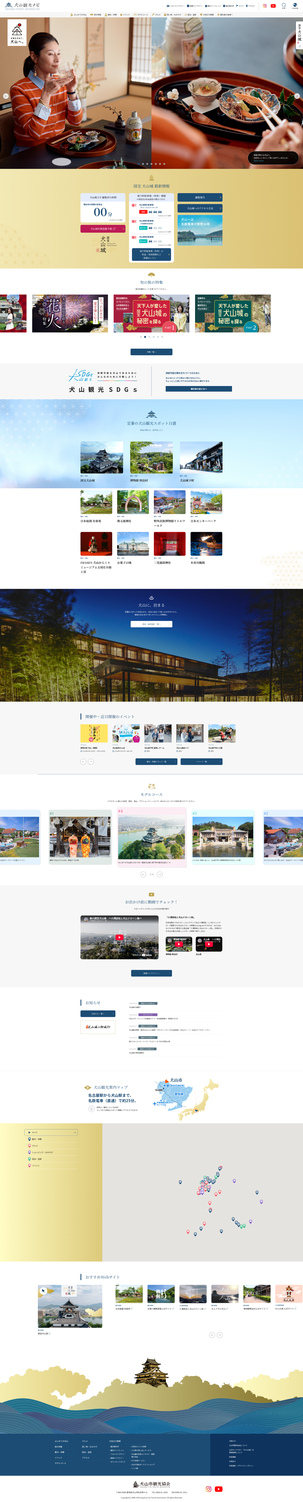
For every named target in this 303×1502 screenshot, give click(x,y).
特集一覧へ (151, 352)
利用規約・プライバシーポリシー (241, 1465)
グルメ (85, 1441)
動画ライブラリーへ (152, 973)
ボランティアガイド (118, 1462)
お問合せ (232, 1461)
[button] (139, 164)
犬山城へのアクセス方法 (200, 208)
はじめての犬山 (61, 1441)
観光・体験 (59, 1452)
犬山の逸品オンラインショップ (143, 1464)
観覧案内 (200, 197)
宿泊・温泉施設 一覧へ (151, 624)
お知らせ (232, 1441)
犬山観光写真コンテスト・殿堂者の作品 (143, 1455)
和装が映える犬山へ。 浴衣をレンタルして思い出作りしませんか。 (271, 158)
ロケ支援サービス (138, 1460)
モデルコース (60, 1463)
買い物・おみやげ (89, 1446)
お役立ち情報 (115, 1441)
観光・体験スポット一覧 (156, 761)
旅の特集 (58, 1446)
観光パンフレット (117, 1450)
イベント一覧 (201, 761)
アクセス (85, 1457)
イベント (58, 1457)
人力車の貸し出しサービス (141, 1450)
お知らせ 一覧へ (97, 1013)
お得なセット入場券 (138, 1446)
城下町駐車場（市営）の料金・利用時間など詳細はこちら (151, 254)
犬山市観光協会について (238, 1445)
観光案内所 (115, 1446)
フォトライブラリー (118, 1454)
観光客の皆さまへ (199, 388)
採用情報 (232, 1457)
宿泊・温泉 (86, 1452)
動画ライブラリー (117, 1458)
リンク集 (134, 1468)
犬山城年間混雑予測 (101, 228)
